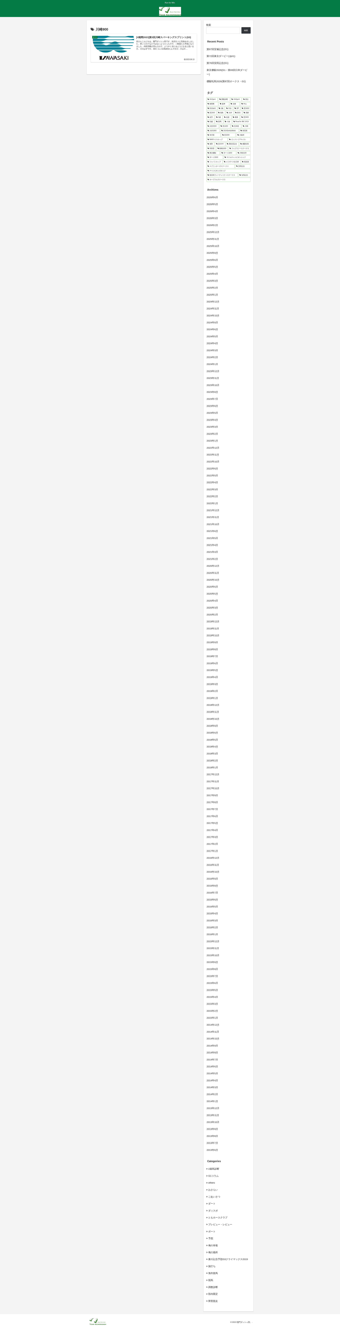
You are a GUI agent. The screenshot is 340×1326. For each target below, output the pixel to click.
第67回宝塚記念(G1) (217, 49)
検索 (208, 25)
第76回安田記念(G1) (217, 63)
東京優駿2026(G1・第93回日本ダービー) (227, 72)
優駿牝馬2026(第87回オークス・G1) (226, 81)
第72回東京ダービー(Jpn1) (221, 56)
